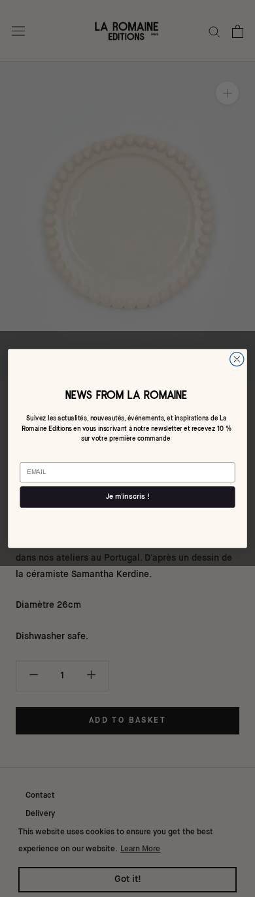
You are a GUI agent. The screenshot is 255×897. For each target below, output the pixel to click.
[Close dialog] (237, 359)
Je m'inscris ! (127, 497)
